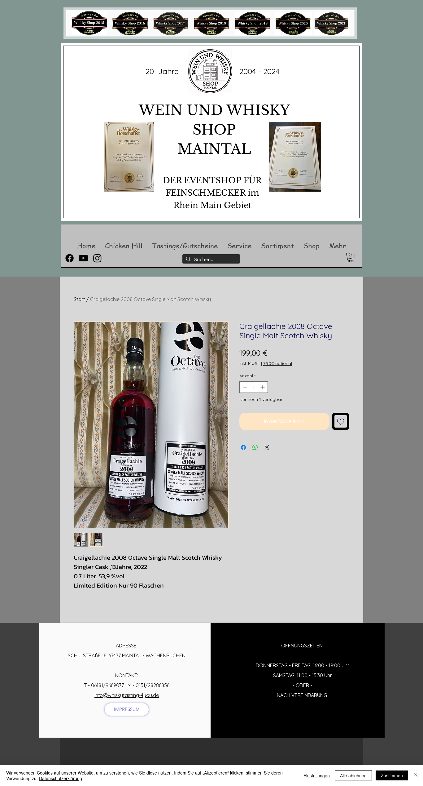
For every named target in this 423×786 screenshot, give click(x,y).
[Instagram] (97, 258)
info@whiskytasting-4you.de (126, 695)
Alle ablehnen (353, 775)
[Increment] (263, 387)
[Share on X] (267, 447)
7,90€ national (277, 363)
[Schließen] (415, 775)
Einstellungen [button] (316, 775)
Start (79, 299)
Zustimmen (392, 775)
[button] (123, 245)
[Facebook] (69, 258)
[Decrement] (244, 387)
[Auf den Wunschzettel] (340, 421)
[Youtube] (83, 258)
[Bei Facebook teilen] (243, 447)
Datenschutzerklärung (60, 778)
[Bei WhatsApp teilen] (255, 447)
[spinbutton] (253, 387)
